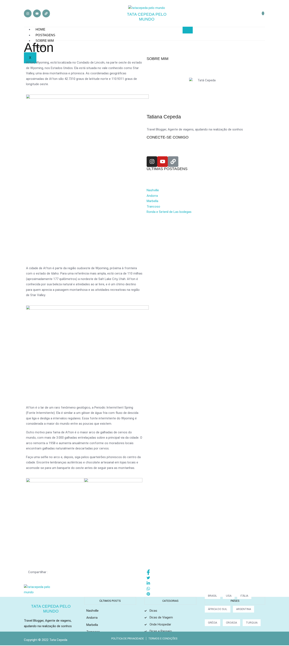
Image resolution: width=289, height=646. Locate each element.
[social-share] (204, 572)
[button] (263, 13)
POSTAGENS (45, 35)
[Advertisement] (205, 248)
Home (40, 29)
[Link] (46, 13)
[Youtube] (37, 13)
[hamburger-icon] (188, 30)
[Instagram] (28, 13)
